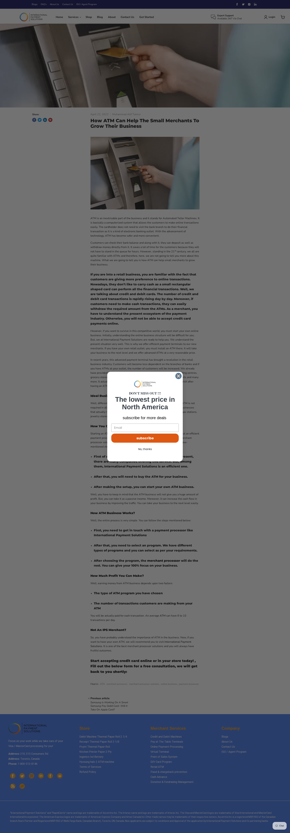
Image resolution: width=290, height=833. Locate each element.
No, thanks (145, 449)
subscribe (145, 438)
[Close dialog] (178, 376)
